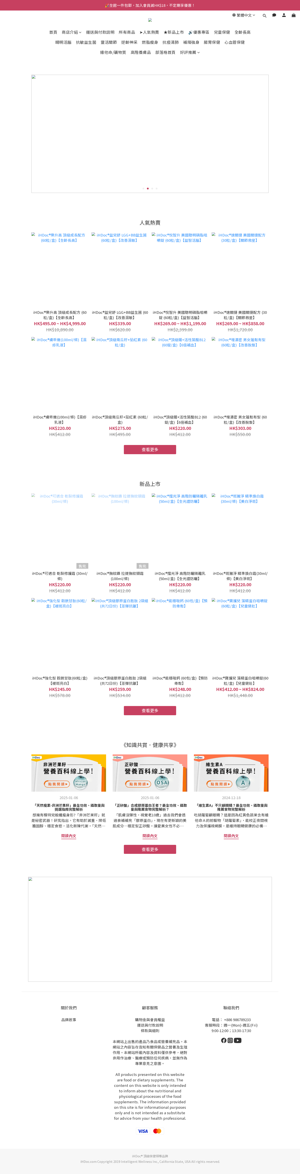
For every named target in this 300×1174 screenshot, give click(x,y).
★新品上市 (174, 32)
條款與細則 (150, 1030)
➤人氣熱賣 (149, 32)
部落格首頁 (165, 52)
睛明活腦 (63, 42)
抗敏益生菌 (86, 42)
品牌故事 (68, 1019)
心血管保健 (234, 42)
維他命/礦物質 (113, 52)
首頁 (53, 32)
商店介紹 (70, 32)
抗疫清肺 (171, 42)
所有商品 (127, 32)
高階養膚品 (141, 52)
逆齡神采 (129, 42)
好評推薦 (188, 52)
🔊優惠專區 (199, 32)
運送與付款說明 (100, 32)
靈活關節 (109, 42)
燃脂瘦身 (150, 42)
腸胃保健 (212, 42)
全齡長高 (243, 32)
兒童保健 (222, 32)
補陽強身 (191, 42)
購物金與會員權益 (150, 1019)
